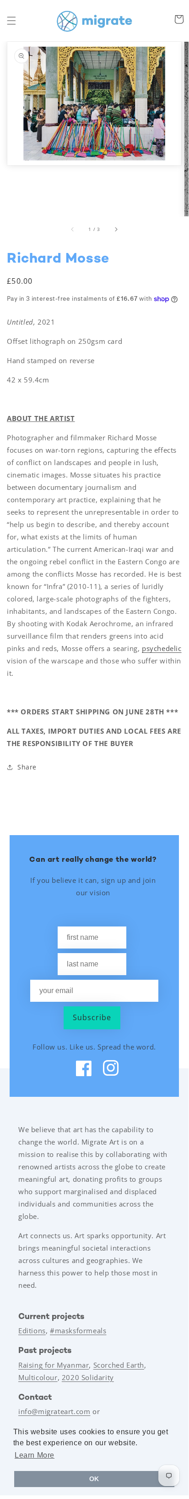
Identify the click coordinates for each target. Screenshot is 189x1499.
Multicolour (38, 1377)
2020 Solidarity (88, 1377)
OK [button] (94, 1478)
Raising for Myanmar (53, 1365)
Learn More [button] (34, 1455)
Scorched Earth (118, 1365)
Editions (32, 1330)
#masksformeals (78, 1330)
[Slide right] (116, 229)
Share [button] (27, 767)
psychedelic (162, 648)
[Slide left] (73, 229)
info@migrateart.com (54, 1411)
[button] (11, 21)
